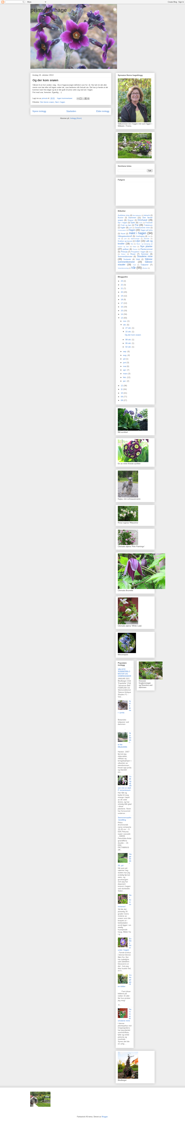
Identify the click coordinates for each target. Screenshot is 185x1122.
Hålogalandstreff (125, 236)
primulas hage (48, 10)
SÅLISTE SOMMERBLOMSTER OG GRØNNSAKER (124, 672)
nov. (125, 321)
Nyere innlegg (39, 111)
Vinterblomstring (123, 268)
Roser (133, 254)
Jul (149, 236)
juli (124, 359)
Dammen (132, 217)
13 (122, 318)
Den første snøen (47, 102)
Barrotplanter (137, 215)
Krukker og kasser (125, 241)
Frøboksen (148, 225)
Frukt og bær (126, 225)
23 (122, 281)
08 (122, 400)
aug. (125, 355)
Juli (119, 238)
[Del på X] (83, 98)
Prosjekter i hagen (138, 252)
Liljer (137, 241)
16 (122, 307)
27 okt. (128, 328)
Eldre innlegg (102, 111)
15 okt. (128, 332)
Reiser (123, 254)
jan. (125, 381)
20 (122, 292)
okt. (125, 325)
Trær (134, 265)
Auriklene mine (123, 215)
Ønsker (144, 268)
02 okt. (128, 347)
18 (122, 299)
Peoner (135, 249)
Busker (120, 218)
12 (122, 385)
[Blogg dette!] (80, 98)
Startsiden (71, 111)
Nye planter (146, 246)
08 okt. (128, 339)
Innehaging (140, 236)
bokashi (147, 215)
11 (122, 389)
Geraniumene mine (142, 228)
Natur (134, 246)
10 (122, 393)
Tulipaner (145, 265)
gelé (130, 227)
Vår (133, 267)
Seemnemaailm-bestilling (124, 818)
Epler (133, 222)
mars (125, 373)
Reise (150, 252)
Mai (132, 244)
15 (122, 310)
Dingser (131, 220)
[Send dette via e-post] (78, 98)
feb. (125, 377)
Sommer (144, 254)
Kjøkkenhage (135, 238)
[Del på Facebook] (85, 98)
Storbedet (127, 259)
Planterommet (146, 249)
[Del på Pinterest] (88, 98)
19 (122, 296)
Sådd (138, 259)
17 (122, 303)
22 (122, 285)
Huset (123, 234)
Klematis (146, 238)
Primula (124, 252)
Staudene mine (144, 256)
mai (125, 366)
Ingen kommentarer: (65, 98)
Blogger (105, 1117)
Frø (136, 225)
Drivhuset (142, 220)
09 (122, 397)
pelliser (126, 249)
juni (125, 238)
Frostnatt (148, 223)
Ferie (140, 222)
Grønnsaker (122, 230)
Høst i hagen (60, 102)
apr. (125, 370)
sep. (125, 351)
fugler (123, 227)
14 (122, 314)
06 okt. (128, 343)
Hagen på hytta (146, 230)
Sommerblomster (125, 256)
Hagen (132, 230)
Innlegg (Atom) (76, 118)
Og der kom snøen (45, 80)
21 (122, 288)
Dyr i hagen (122, 223)
